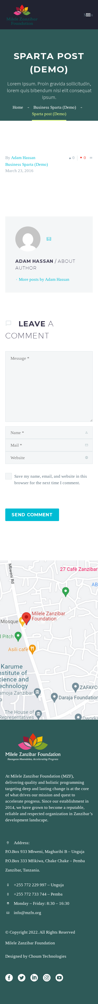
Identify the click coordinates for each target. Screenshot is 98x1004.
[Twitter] (16, 191)
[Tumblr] (31, 191)
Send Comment (32, 514)
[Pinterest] (24, 191)
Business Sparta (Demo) (26, 164)
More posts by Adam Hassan (44, 279)
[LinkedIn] (39, 191)
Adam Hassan (23, 157)
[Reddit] (46, 191)
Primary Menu (88, 14)
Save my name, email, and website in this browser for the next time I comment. (50, 479)
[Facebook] (9, 191)
